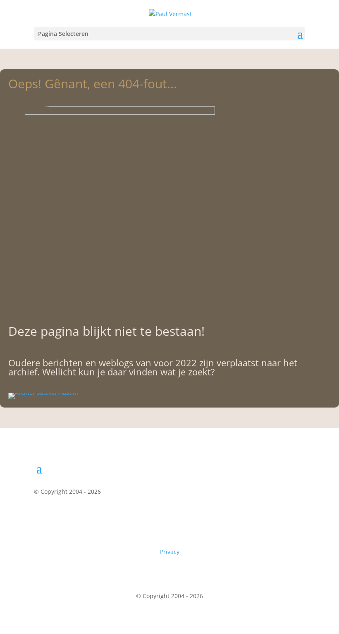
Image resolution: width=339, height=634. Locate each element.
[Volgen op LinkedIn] (279, 515)
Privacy (169, 552)
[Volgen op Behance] (298, 515)
